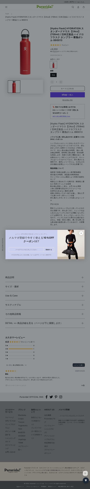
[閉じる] (81, 233)
